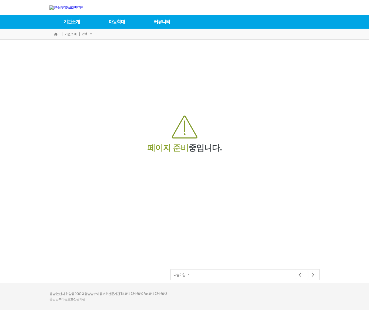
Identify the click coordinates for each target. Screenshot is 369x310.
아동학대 (117, 22)
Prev (300, 274)
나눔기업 (179, 274)
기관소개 (72, 22)
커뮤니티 (162, 22)
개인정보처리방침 (307, 288)
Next (311, 274)
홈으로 (55, 34)
